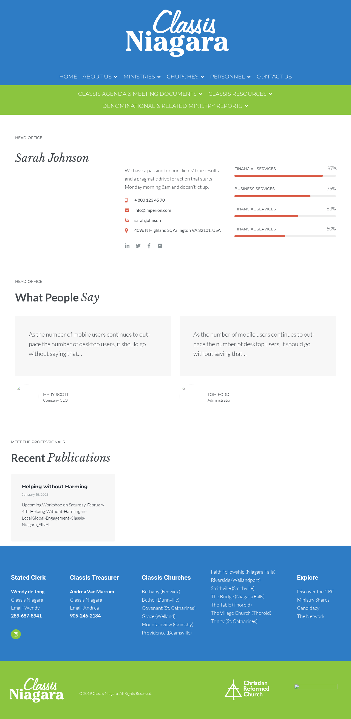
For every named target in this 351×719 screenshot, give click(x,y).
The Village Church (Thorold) (241, 613)
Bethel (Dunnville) (160, 600)
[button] (100, 77)
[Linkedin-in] (127, 246)
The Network (311, 616)
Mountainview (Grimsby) (167, 624)
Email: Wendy (25, 608)
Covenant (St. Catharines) (169, 608)
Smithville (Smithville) (232, 588)
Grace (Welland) (159, 616)
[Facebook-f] (149, 246)
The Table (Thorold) (231, 605)
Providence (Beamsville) (167, 633)
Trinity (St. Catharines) (234, 621)
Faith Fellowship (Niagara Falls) (243, 572)
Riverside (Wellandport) (236, 580)
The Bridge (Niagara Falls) (238, 596)
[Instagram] (16, 634)
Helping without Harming (55, 487)
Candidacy (308, 608)
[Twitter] (138, 246)
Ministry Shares (313, 600)
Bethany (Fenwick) (161, 591)
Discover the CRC (316, 591)
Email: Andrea (84, 608)
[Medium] (160, 246)
